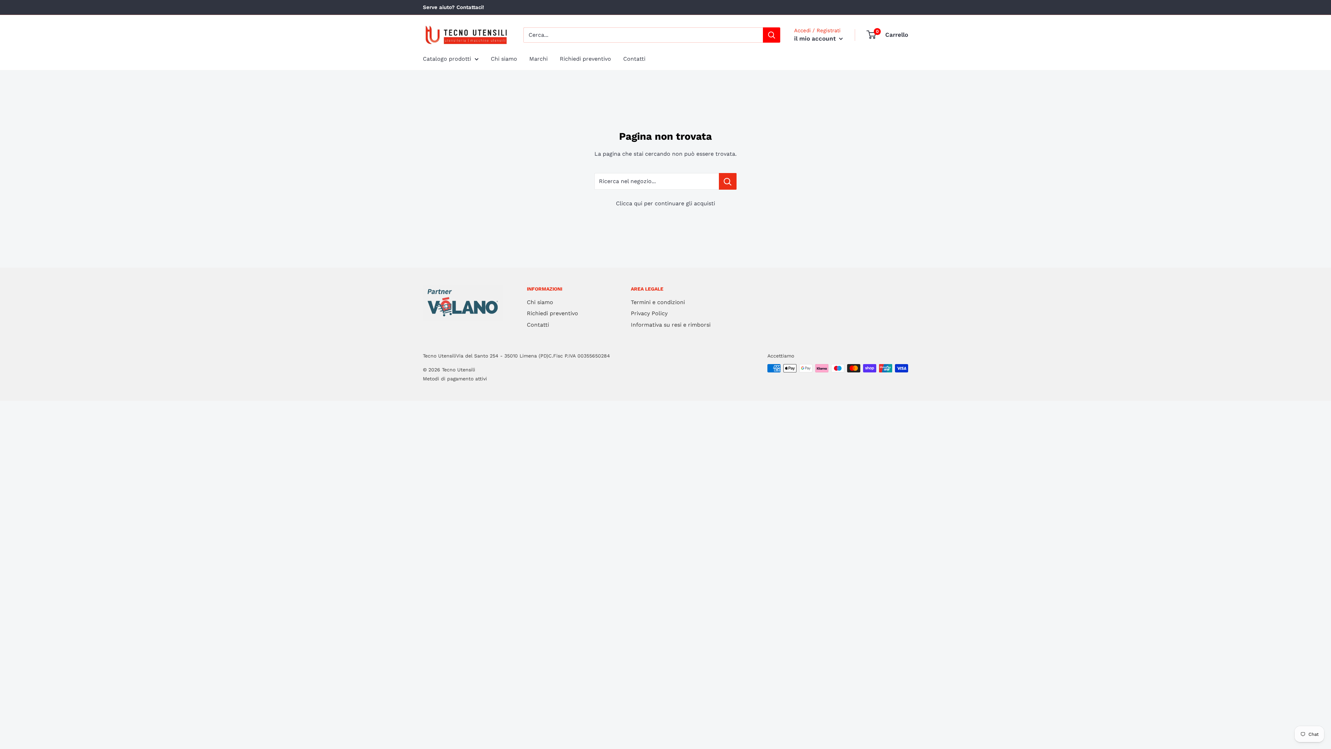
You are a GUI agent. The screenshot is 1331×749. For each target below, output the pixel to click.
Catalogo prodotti (447, 58)
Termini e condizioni (658, 302)
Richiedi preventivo (585, 58)
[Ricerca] (771, 35)
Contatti (634, 58)
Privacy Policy (649, 313)
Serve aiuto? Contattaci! (453, 7)
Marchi (538, 58)
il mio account (815, 38)
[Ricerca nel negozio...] (728, 181)
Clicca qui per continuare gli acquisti (665, 203)
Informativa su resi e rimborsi (671, 324)
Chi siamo (504, 58)
